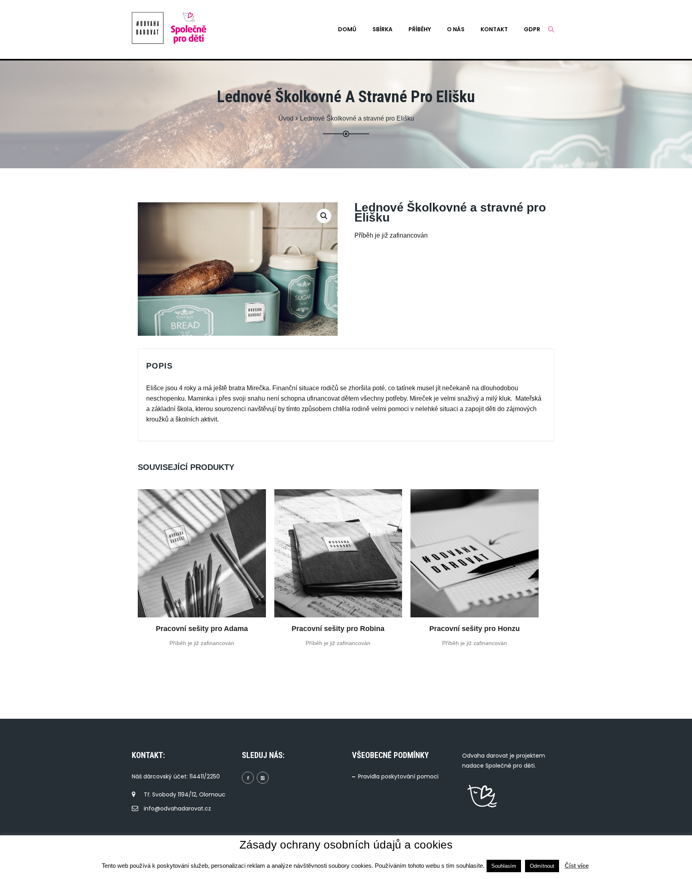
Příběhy (419, 29)
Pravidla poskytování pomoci (398, 776)
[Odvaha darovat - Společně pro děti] (148, 28)
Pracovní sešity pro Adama (202, 629)
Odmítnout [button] (542, 866)
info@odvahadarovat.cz (177, 808)
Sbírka (382, 29)
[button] (324, 216)
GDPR (532, 29)
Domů (347, 29)
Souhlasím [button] (503, 866)
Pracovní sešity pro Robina (338, 629)
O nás (456, 29)
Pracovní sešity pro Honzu (474, 629)
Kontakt (494, 29)
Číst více (577, 865)
